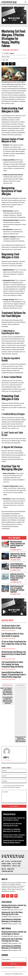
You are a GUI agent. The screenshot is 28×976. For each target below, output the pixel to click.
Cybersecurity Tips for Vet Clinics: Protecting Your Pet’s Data (18, 556)
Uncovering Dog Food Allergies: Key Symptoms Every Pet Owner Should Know (14, 654)
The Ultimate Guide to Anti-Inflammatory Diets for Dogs (11, 627)
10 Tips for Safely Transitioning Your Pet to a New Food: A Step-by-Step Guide (14, 643)
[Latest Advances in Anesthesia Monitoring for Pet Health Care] (5, 566)
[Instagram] (7, 896)
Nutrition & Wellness (8, 630)
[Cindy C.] (3, 53)
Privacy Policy (18, 967)
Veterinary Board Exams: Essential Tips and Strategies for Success (17, 544)
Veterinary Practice (16, 549)
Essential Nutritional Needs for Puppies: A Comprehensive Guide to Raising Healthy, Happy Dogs (14, 674)
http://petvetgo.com (7, 760)
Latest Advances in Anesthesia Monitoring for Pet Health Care (18, 566)
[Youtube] (16, 896)
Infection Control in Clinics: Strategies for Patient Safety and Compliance (17, 577)
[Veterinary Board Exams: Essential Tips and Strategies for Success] (5, 544)
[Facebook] (3, 63)
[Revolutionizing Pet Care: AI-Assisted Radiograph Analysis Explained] (5, 588)
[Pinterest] (10, 63)
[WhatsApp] (13, 63)
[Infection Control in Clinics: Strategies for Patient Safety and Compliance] (5, 576)
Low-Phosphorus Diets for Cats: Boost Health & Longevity (13, 635)
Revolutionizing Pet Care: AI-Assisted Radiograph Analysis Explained (17, 589)
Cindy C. (12, 53)
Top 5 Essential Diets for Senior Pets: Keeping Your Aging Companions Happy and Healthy (12, 664)
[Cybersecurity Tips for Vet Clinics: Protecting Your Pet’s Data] (5, 556)
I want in (13, 964)
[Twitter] (6, 63)
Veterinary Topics (15, 560)
